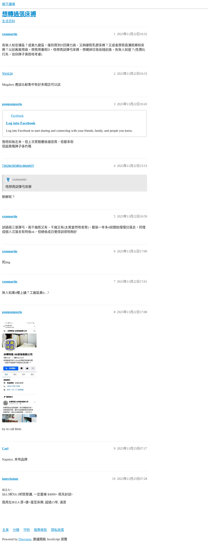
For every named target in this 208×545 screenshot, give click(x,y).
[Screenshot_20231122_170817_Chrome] (19, 371)
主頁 (5, 530)
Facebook (17, 115)
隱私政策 (57, 530)
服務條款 (40, 530)
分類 (16, 530)
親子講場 (8, 4)
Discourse (24, 539)
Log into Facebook (20, 123)
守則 (26, 530)
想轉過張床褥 (19, 14)
